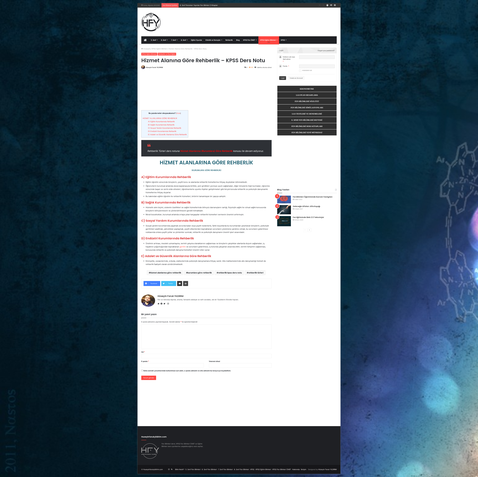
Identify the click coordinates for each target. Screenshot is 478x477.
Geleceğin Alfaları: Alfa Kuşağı (306, 206)
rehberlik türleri (255, 272)
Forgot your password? (326, 50)
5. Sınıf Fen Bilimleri (193, 469)
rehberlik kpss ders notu (230, 272)
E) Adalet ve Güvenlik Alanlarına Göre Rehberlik (167, 134)
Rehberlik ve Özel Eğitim (166, 54)
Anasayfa (146, 49)
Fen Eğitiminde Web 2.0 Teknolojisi (308, 217)
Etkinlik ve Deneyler (213, 40)
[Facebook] (162, 303)
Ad (143, 352)
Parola (285, 66)
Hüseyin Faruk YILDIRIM (154, 67)
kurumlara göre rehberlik (199, 272)
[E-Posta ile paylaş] (179, 283)
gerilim (183, 246)
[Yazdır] (185, 283)
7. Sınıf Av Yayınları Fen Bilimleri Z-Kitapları (196, 5)
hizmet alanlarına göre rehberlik (165, 272)
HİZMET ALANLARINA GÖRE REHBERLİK (160, 118)
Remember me (307, 70)
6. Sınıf (163, 40)
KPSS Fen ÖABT (249, 40)
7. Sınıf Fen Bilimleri (225, 469)
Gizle (178, 113)
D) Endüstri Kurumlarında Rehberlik (162, 131)
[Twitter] (165, 303)
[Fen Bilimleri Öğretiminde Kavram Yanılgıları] (284, 199)
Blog (238, 40)
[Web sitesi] (159, 303)
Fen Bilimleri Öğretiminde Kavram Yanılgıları (312, 197)
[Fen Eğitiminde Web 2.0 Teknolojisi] (284, 221)
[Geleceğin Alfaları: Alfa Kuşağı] (284, 209)
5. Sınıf (153, 40)
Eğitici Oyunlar (196, 40)
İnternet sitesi (214, 361)
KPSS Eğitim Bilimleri (268, 40)
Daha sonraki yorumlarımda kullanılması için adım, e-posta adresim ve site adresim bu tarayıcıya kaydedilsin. (187, 371)
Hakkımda (296, 469)
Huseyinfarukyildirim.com (153, 469)
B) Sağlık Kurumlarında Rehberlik (161, 125)
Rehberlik (229, 40)
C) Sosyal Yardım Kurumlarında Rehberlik (164, 128)
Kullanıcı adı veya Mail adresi (289, 58)
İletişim (303, 469)
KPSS (283, 40)
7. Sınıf (173, 40)
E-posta (145, 361)
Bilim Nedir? (179, 469)
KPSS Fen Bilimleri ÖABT (281, 469)
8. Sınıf (183, 40)
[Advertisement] (272, 19)
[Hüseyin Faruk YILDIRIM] (151, 22)
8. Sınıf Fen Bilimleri (241, 469)
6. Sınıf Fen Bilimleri (209, 469)
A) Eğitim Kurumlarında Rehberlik (161, 121)
